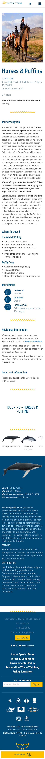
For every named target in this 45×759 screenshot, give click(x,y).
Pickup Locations (22, 671)
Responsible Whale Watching (22, 667)
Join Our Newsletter (23, 680)
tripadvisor (29, 645)
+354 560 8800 (22, 627)
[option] (22, 37)
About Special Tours (22, 654)
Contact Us (21, 638)
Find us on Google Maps (22, 632)
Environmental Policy (22, 663)
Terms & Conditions (22, 658)
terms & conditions (33, 341)
